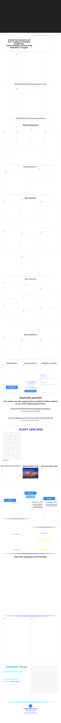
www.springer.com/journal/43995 (30, 411)
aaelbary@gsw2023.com (30, 712)
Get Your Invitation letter (45, 540)
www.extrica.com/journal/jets (30, 420)
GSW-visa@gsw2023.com (44, 549)
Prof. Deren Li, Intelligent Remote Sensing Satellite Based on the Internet (11, 580)
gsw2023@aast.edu (30, 710)
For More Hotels (30, 496)
